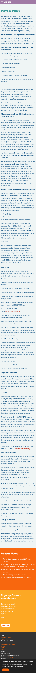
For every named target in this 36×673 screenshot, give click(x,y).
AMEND (3, 647)
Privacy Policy (4, 639)
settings (20, 666)
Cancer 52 (3, 649)
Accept (5, 670)
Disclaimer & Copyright (6, 637)
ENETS (3, 646)
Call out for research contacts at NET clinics (17, 578)
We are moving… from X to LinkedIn (14, 575)
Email (3, 617)
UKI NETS (7, 2)
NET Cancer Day (5, 643)
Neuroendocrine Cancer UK (8, 644)
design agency (11, 657)
